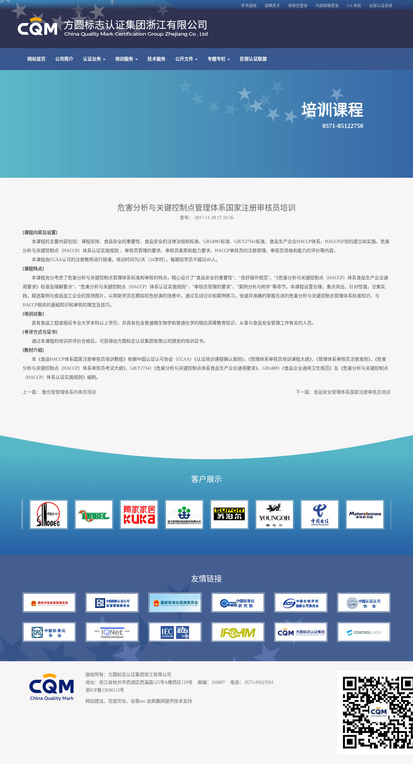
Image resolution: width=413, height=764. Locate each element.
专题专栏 (217, 59)
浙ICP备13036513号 (105, 690)
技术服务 (156, 59)
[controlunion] (363, 632)
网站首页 (36, 59)
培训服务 (125, 59)
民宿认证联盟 (253, 59)
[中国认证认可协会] (363, 602)
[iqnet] (112, 632)
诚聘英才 (272, 6)
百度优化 (117, 701)
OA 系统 (354, 6)
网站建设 (95, 701)
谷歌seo (138, 701)
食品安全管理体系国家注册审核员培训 (352, 392)
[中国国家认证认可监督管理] (112, 602)
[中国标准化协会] (49, 632)
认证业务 (92, 59)
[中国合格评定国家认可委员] (300, 602)
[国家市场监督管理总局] (49, 602)
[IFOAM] (238, 632)
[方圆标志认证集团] (300, 632)
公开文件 (185, 59)
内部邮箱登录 (327, 6)
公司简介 (64, 59)
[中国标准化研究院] (238, 602)
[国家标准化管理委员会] (175, 602)
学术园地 (249, 6)
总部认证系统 (380, 6)
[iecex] (175, 632)
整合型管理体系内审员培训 (69, 392)
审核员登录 (297, 6)
